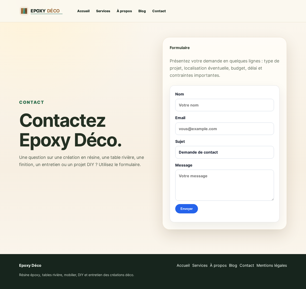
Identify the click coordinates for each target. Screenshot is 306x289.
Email (180, 117)
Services (103, 11)
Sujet (180, 141)
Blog (142, 11)
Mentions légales (272, 265)
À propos (124, 11)
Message (183, 165)
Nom (179, 94)
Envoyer (186, 209)
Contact (159, 11)
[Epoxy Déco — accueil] (43, 11)
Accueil (83, 11)
